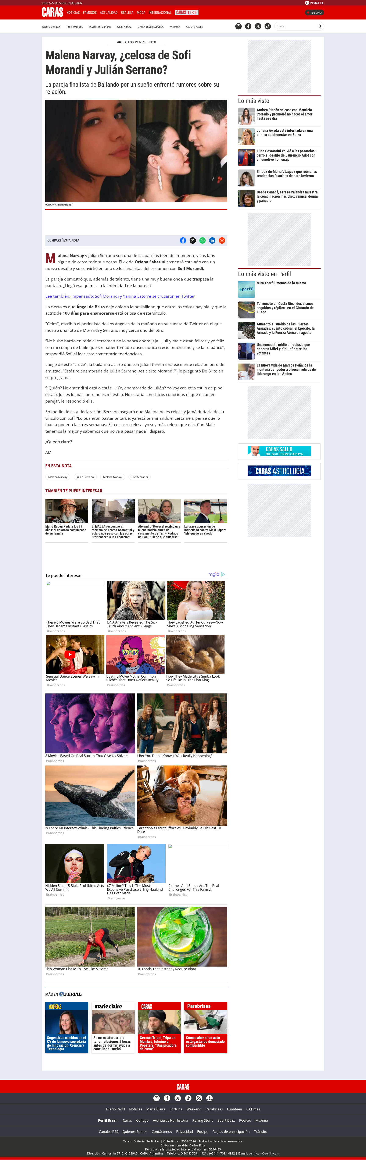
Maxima (261, 1120)
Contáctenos (162, 1131)
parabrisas (205, 1007)
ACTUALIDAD (125, 42)
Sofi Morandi (140, 477)
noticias (66, 1007)
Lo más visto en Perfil (264, 274)
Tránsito (260, 1131)
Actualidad (109, 13)
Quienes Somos (134, 1131)
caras (159, 1007)
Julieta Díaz (124, 26)
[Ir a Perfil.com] (314, 3)
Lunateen (234, 1109)
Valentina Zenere (100, 26)
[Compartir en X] (193, 240)
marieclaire (113, 1007)
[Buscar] (319, 26)
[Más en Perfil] (70, 995)
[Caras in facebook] (248, 26)
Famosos (90, 13)
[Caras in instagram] (238, 26)
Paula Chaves (194, 26)
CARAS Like (186, 12)
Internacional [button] (160, 13)
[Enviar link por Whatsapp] (202, 240)
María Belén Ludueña (150, 26)
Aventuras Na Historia (170, 1120)
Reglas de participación (231, 1131)
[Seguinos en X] (258, 26)
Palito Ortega (51, 26)
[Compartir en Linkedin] (212, 240)
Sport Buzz (226, 1120)
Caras (127, 1120)
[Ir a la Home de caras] (52, 15)
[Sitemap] (209, 1098)
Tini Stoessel (74, 26)
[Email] (222, 240)
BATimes (253, 1109)
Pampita (175, 26)
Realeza (127, 13)
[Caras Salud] (279, 455)
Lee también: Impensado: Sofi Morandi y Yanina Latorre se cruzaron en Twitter (120, 296)
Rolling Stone (202, 1120)
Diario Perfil (115, 1109)
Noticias (73, 13)
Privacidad (184, 1131)
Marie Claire (155, 1109)
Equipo (202, 1131)
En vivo (316, 12)
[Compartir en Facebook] (183, 240)
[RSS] (199, 1098)
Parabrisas (214, 1109)
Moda (141, 13)
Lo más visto (253, 100)
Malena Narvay (57, 477)
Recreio (245, 1120)
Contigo (142, 1120)
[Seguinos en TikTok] (268, 26)
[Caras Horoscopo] (279, 474)
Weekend (194, 1109)
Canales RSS (108, 1131)
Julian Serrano (85, 477)
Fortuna (176, 1109)
